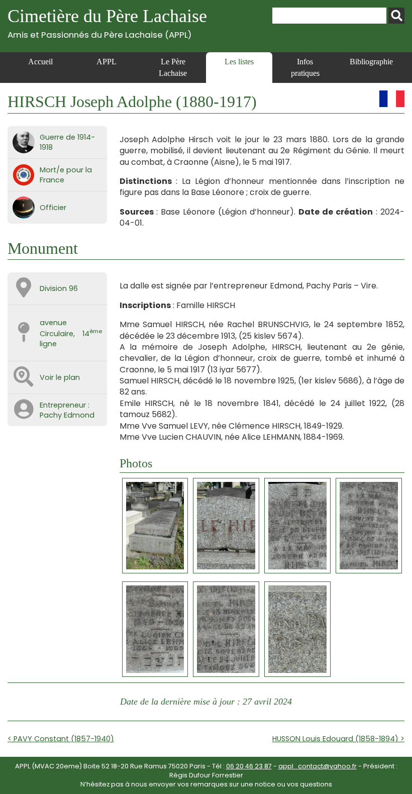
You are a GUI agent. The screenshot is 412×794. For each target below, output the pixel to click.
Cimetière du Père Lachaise (107, 23)
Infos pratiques (305, 67)
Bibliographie (371, 61)
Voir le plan (60, 377)
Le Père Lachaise (173, 67)
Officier (53, 208)
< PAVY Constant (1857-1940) (61, 739)
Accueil (40, 61)
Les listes (239, 61)
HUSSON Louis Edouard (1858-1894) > (338, 739)
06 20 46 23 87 (249, 766)
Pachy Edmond (67, 415)
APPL (106, 61)
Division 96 (59, 288)
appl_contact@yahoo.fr (317, 766)
